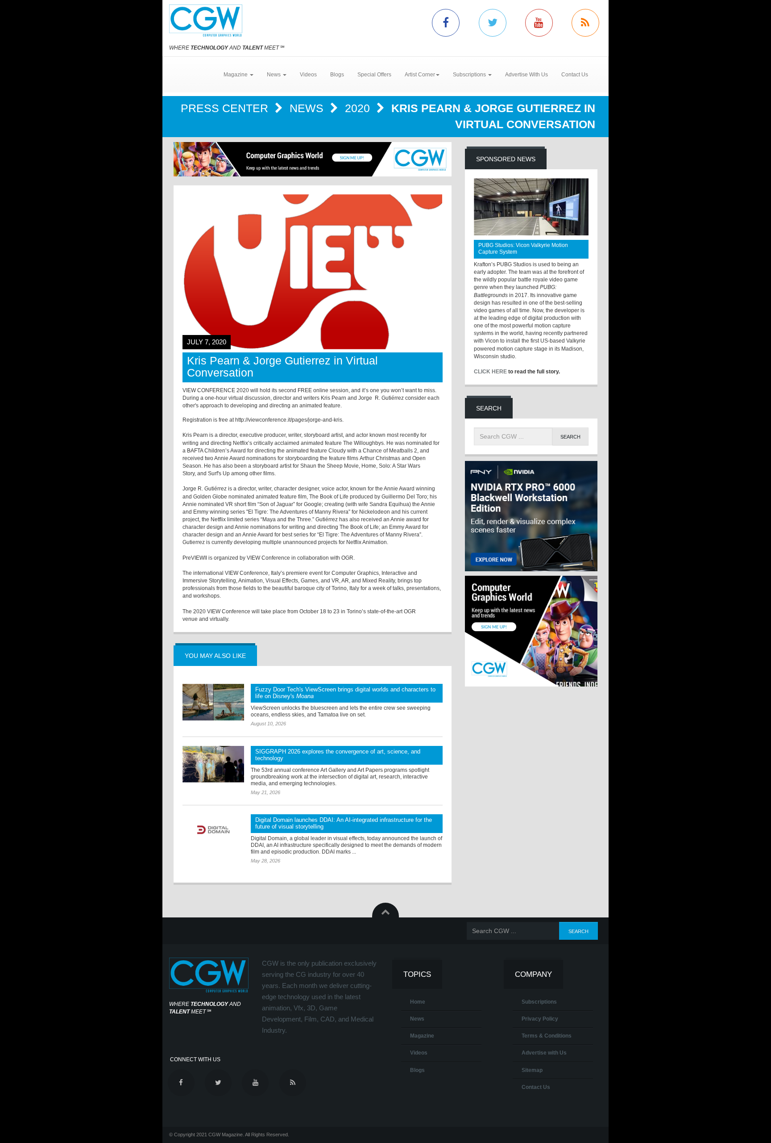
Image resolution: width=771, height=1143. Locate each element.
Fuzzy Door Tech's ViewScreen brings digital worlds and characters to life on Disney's (345, 692)
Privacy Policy (540, 1019)
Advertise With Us (526, 74)
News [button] (274, 74)
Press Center (226, 108)
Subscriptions (539, 1002)
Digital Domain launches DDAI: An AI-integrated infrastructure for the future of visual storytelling (343, 823)
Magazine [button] (236, 74)
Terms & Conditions (547, 1036)
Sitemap (532, 1070)
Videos (308, 74)
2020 (359, 108)
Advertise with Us (544, 1053)
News (308, 108)
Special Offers (374, 74)
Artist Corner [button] (420, 74)
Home (417, 1002)
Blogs (337, 74)
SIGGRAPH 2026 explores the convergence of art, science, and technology (337, 755)
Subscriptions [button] (470, 74)
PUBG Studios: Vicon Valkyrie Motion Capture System (523, 248)
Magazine (422, 1036)
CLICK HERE (490, 371)
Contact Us (574, 74)
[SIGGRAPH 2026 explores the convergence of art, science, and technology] (213, 764)
